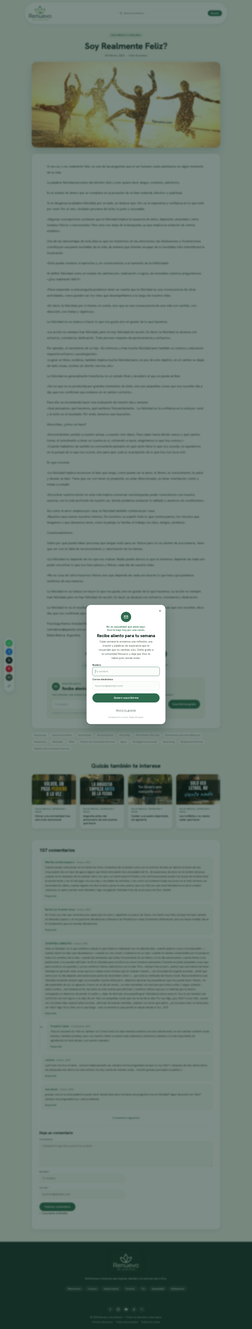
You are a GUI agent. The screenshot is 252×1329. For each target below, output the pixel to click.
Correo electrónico (102, 679)
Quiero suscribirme (126, 698)
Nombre (96, 665)
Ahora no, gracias (126, 710)
